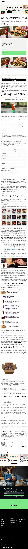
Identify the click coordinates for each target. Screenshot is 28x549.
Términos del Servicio (11, 544)
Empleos (2, 519)
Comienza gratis (23, 1)
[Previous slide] (12, 464)
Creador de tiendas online (13, 535)
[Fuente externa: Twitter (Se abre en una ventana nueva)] (3, 547)
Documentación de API (22, 519)
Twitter (15, 442)
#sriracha (6, 228)
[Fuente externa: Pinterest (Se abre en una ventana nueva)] (11, 547)
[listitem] (14, 458)
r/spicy (13, 240)
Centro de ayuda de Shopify (13, 520)
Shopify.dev (20, 517)
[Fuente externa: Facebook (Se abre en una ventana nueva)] (1, 547)
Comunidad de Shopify (13, 526)
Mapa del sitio (23, 544)
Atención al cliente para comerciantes (13, 518)
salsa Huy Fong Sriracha (6, 88)
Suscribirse (14, 495)
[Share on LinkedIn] (25, 446)
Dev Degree (20, 521)
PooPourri (13, 419)
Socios (2, 525)
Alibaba (12, 119)
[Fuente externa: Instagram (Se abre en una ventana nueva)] (6, 547)
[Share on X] (23, 446)
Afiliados (2, 527)
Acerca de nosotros (3, 517)
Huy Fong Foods (4, 434)
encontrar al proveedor (7, 145)
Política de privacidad (17, 544)
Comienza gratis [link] (14, 80)
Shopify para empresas (4, 539)
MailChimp (3, 400)
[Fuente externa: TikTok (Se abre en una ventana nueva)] (8, 547)
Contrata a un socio (12, 522)
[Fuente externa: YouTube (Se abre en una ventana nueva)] (4, 547)
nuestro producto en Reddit (9, 237)
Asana (2, 401)
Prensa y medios (3, 523)
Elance (2, 402)
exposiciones (3, 189)
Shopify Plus (2, 537)
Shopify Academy (12, 524)
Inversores (2, 521)
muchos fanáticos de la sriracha (12, 203)
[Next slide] (16, 464)
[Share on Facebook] (22, 446)
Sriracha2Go (2, 91)
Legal (1, 529)
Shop (1, 535)
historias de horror (20, 142)
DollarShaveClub (9, 419)
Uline (1, 358)
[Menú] (26, 1)
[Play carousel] (14, 464)
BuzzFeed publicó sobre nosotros (5, 287)
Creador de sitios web (12, 537)
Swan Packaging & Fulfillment (17, 342)
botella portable (12, 87)
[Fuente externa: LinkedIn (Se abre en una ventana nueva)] (9, 547)
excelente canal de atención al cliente (10, 235)
